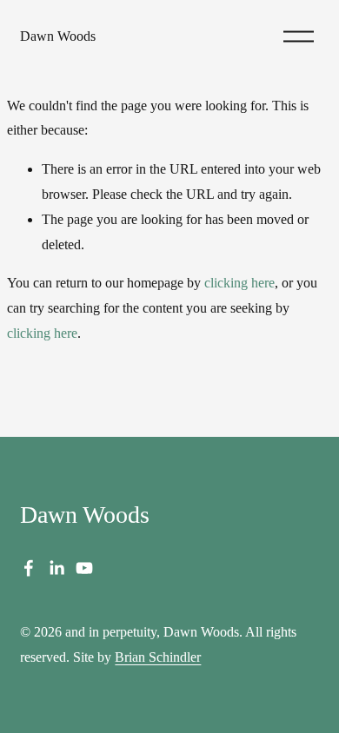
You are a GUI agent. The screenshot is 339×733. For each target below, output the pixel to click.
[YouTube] (84, 568)
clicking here (239, 282)
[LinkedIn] (56, 568)
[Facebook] (28, 568)
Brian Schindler (158, 657)
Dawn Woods (58, 36)
